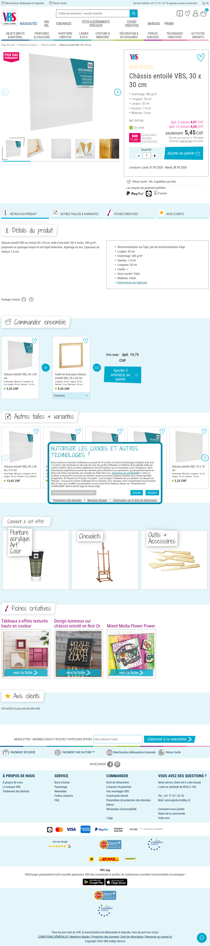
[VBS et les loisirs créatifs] (9, 18)
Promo (169, 23)
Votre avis (164, 818)
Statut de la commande (171, 813)
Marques (154, 23)
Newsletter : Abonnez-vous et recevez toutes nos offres (53, 739)
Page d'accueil (8, 44)
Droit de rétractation (117, 782)
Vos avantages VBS (117, 791)
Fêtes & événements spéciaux (96, 23)
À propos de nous (13, 782)
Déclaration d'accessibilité (121, 809)
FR (207, 3)
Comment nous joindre (171, 809)
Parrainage (60, 787)
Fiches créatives (132, 23)
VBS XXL (46, 23)
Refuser (137, 492)
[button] (5, 92)
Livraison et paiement (118, 787)
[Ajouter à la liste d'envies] (201, 57)
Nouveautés (28, 23)
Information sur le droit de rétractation (135, 500)
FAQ (56, 800)
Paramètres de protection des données (128, 800)
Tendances (63, 23)
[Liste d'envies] (188, 13)
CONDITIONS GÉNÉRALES (53, 936)
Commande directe (117, 795)
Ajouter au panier (180, 153)
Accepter (152, 492)
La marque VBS (12, 787)
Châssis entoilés (48, 44)
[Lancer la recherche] (134, 13)
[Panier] (203, 13)
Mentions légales (97, 500)
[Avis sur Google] (60, 844)
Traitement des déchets (16, 791)
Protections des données (67, 500)
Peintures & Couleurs (28, 44)
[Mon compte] (196, 13)
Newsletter (60, 791)
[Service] (180, 13)
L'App (109, 818)
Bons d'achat (62, 782)
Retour (110, 804)
